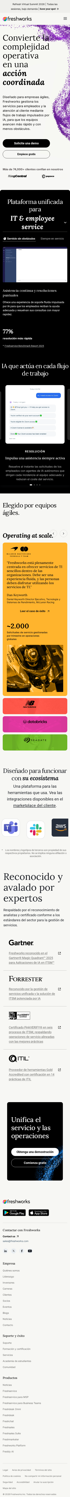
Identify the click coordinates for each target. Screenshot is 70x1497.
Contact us (9, 1236)
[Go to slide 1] (31, 484)
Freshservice (10, 1390)
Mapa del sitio (9, 1488)
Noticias (7, 1318)
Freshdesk (8, 1415)
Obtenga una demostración (35, 1152)
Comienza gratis (35, 1163)
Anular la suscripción (43, 1482)
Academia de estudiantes (17, 1361)
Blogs (6, 1312)
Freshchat (8, 1421)
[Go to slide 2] (34, 484)
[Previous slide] (53, 533)
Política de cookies (12, 1476)
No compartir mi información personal (43, 1476)
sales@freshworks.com (15, 1241)
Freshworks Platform (14, 1445)
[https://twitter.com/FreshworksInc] (13, 1251)
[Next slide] (63, 533)
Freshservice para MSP (16, 1397)
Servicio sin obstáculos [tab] (21, 238)
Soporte (7, 1342)
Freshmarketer (11, 1439)
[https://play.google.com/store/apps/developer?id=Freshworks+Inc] (14, 1213)
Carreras (7, 1288)
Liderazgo (8, 1276)
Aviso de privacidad (21, 1470)
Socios (6, 1300)
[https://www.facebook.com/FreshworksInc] (21, 1251)
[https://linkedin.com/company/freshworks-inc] (5, 1251)
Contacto (8, 1325)
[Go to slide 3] (37, 484)
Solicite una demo (26, 143)
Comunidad (9, 1367)
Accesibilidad (23, 1482)
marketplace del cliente (34, 805)
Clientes (7, 1294)
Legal (5, 1470)
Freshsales (8, 1427)
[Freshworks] (35, 1201)
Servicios (8, 1354)
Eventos (7, 1306)
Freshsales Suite (12, 1433)
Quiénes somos (11, 1270)
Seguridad (8, 1482)
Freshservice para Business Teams (22, 1403)
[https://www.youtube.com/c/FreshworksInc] (30, 1251)
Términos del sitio (43, 1470)
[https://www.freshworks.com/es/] (17, 18)
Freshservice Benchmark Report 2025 (24, 346)
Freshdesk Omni (12, 1409)
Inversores (8, 1282)
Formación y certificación (16, 1348)
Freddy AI (8, 1451)
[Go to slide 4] (39, 484)
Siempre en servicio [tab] (52, 238)
